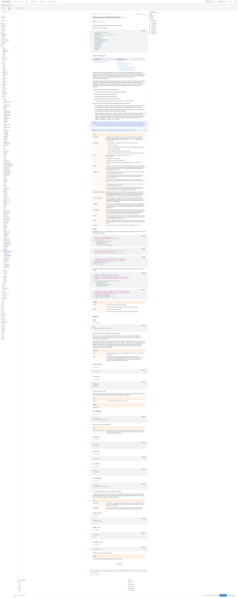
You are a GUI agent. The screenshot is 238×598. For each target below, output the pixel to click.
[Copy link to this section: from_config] (101, 376)
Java (18, 8)
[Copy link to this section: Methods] (100, 317)
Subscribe (223, 595)
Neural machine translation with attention (126, 69)
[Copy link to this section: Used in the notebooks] (106, 56)
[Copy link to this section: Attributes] (98, 302)
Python (9, 8)
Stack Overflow (131, 586)
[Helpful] (143, 14)
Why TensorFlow (52, 1)
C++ (14, 8)
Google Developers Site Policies (110, 571)
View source (95, 322)
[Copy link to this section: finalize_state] (103, 364)
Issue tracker (130, 582)
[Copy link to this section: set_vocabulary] (103, 478)
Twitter (19, 588)
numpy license (96, 572)
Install (15, 1)
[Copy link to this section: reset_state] (101, 451)
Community (42, 1)
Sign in (235, 1)
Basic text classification (122, 65)
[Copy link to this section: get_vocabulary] (103, 411)
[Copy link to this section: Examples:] (98, 229)
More (22, 8)
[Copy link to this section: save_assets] (101, 464)
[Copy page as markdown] (126, 17)
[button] (8, 22)
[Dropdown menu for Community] (46, 1)
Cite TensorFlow (131, 590)
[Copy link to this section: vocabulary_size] (104, 542)
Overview (3, 8)
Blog (19, 582)
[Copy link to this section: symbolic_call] (102, 513)
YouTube (20, 590)
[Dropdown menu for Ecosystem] (37, 1)
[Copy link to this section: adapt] (97, 320)
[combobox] (211, 1)
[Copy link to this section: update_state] (102, 527)
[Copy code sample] (144, 31)
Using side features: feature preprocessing (126, 67)
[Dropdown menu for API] (28, 1)
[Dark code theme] (142, 31)
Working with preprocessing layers (101, 61)
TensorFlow (95, 14)
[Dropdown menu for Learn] (23, 1)
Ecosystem (33, 1)
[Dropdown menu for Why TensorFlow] (57, 1)
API (26, 1)
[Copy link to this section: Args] (96, 134)
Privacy (23, 595)
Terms (19, 595)
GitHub (230, 1)
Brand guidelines (131, 588)
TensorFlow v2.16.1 (6, 5)
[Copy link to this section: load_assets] (101, 437)
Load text (120, 61)
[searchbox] (8, 12)
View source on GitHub (100, 21)
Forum (19, 584)
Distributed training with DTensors (124, 63)
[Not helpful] (144, 14)
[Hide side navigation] (15, 596)
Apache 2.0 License (93, 571)
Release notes (131, 584)
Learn (20, 1)
